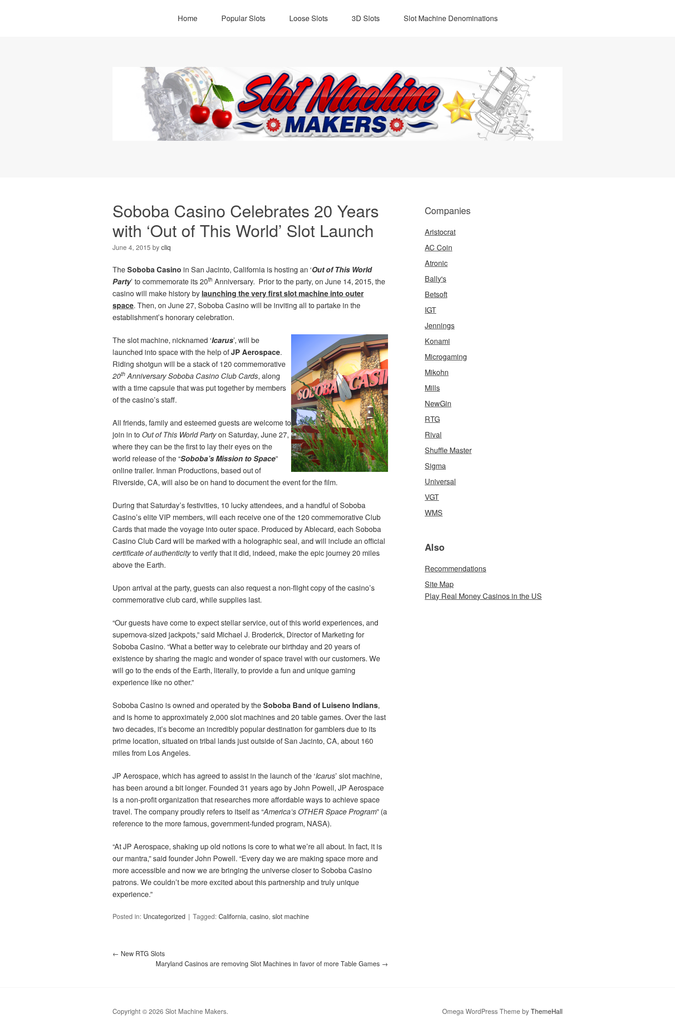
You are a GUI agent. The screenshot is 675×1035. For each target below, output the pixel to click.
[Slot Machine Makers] (337, 132)
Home (187, 18)
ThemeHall (546, 1011)
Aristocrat (440, 232)
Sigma (435, 465)
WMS (434, 512)
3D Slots (366, 18)
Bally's (435, 278)
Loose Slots (308, 18)
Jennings (440, 325)
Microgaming (446, 356)
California (232, 916)
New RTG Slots (138, 953)
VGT (432, 497)
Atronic (436, 263)
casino (259, 916)
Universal (440, 481)
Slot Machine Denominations (451, 18)
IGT (430, 309)
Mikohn (437, 372)
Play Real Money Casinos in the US (483, 596)
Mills (432, 387)
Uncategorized (164, 916)
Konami (437, 341)
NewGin (438, 403)
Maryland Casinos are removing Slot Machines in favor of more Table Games (272, 963)
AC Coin (438, 247)
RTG (432, 419)
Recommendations (455, 568)
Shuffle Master (448, 450)
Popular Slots (243, 18)
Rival (433, 434)
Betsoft (436, 294)
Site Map (439, 584)
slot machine (290, 916)
